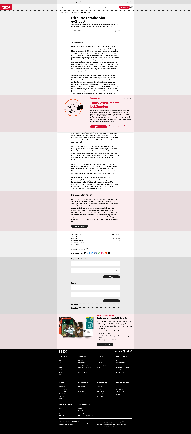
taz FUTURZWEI (120, 389)
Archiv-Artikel (68, 12)
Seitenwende (123, 424)
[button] (131, 7)
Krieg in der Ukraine (83, 372)
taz (63, 351)
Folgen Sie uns (118, 351)
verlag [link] (60, 2)
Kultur (60, 367)
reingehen (61, 398)
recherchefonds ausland (122, 367)
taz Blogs (118, 387)
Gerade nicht (126, 98)
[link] (62, 7)
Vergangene (100, 394)
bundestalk (62, 386)
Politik (60, 360)
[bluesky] (128, 352)
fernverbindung (63, 389)
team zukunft (81, 386)
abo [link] (115, 2)
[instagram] (131, 352)
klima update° (62, 391)
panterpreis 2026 (120, 372)
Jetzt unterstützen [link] (80, 226)
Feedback (80, 408)
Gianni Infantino (82, 362)
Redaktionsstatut (108, 422)
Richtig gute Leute (83, 365)
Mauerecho (62, 394)
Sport (60, 370)
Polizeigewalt (81, 360)
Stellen (98, 367)
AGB (118, 424)
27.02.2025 (117, 234)
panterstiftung (120, 370)
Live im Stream (101, 391)
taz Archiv (118, 394)
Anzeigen (61, 416)
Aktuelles (99, 360)
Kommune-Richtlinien (119, 422)
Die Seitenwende (101, 365)
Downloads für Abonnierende (86, 415)
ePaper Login (81, 413)
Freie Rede (62, 396)
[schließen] (130, 98)
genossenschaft (120, 362)
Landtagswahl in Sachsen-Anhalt (85, 369)
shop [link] (72, 2)
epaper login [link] (128, 2)
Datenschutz (106, 424)
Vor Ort (99, 389)
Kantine (61, 411)
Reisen (60, 408)
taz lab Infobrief (82, 394)
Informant (99, 424)
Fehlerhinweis (81, 249)
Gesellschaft (62, 365)
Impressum (113, 424)
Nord (60, 374)
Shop (60, 413)
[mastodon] (124, 352)
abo (117, 360)
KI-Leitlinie (129, 422)
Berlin (60, 372)
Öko (60, 362)
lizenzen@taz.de (69, 424)
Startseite (61, 12)
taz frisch (80, 389)
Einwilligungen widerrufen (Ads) (105, 427)
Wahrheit (61, 377)
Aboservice (81, 410)
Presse (98, 370)
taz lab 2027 (100, 396)
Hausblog (99, 362)
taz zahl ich (119, 365)
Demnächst (100, 386)
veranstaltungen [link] (66, 2)
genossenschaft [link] (120, 2)
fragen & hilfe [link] (78, 2)
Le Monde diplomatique (122, 392)
